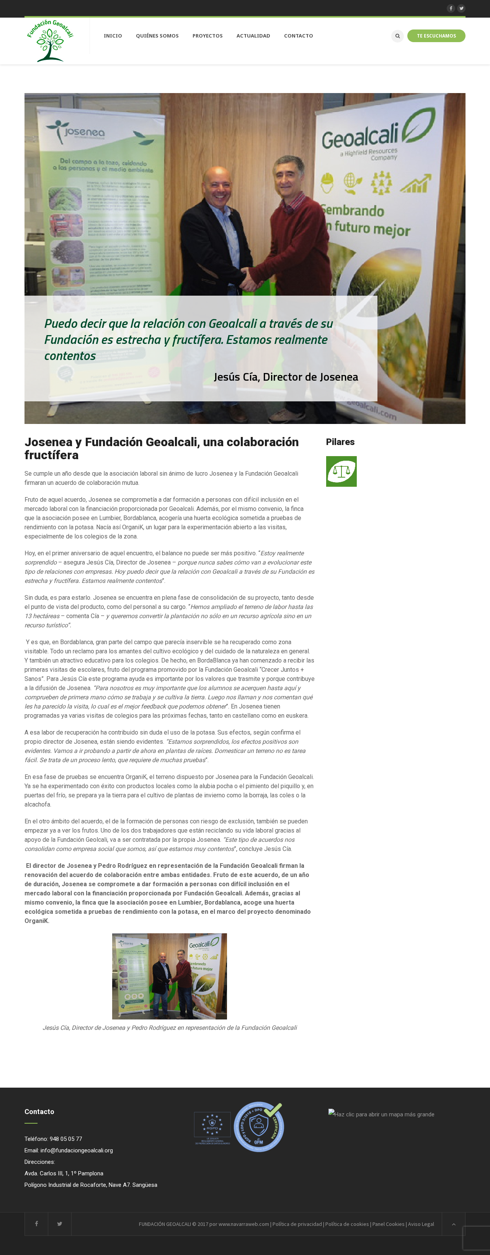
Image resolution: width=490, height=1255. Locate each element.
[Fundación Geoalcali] (50, 41)
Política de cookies (347, 1224)
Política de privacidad (297, 1224)
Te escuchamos (436, 36)
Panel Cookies (388, 1224)
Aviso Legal (421, 1224)
